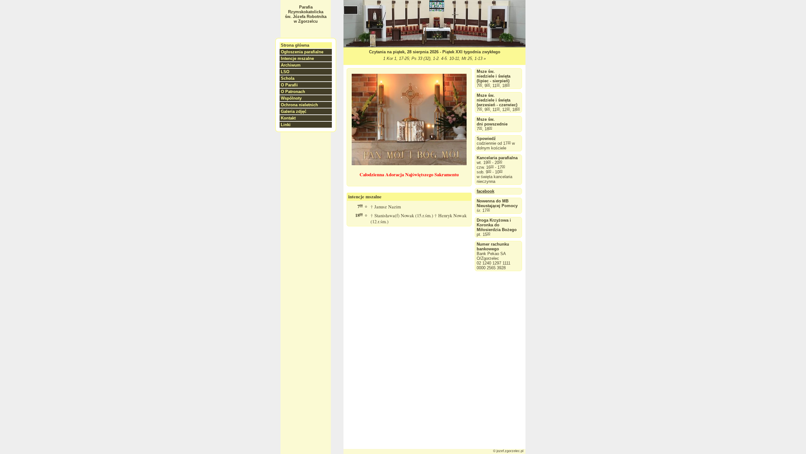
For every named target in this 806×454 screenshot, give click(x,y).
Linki (286, 124)
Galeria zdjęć (293, 111)
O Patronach (293, 91)
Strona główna (295, 45)
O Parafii (289, 85)
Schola (287, 78)
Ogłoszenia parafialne (302, 51)
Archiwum (291, 65)
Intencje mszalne (297, 58)
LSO (285, 71)
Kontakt (288, 118)
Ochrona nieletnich (299, 104)
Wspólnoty (291, 98)
